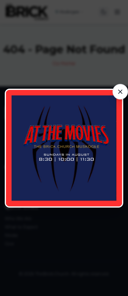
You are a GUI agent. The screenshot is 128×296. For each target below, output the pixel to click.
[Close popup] (120, 91)
